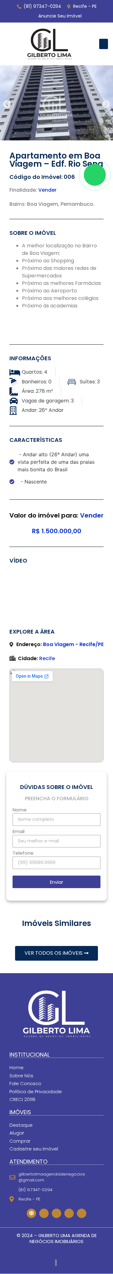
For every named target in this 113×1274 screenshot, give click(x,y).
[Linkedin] (81, 1213)
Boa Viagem (42, 204)
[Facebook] (44, 1213)
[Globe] (31, 1213)
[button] (103, 44)
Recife (47, 658)
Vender (47, 190)
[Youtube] (69, 1213)
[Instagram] (56, 1213)
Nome (20, 810)
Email (18, 832)
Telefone (23, 853)
